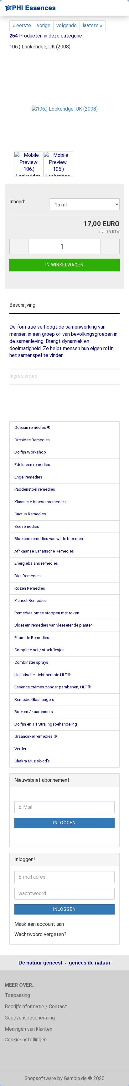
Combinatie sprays (31, 662)
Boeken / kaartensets (33, 711)
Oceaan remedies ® (32, 427)
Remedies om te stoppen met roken (46, 613)
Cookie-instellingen (26, 1040)
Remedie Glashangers (34, 699)
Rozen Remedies (29, 588)
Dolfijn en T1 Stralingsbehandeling (45, 724)
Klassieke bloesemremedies (40, 501)
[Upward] (111, 1076)
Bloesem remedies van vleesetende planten (53, 625)
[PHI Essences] (28, 8)
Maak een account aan (39, 924)
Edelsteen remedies (32, 464)
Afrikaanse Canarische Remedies (44, 551)
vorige (43, 25)
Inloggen (64, 822)
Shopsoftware (40, 1078)
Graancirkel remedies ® (35, 736)
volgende (66, 25)
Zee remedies (26, 526)
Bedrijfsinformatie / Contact (36, 1006)
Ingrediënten (23, 376)
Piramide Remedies (31, 637)
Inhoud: (17, 202)
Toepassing (17, 995)
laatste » (92, 25)
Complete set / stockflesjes (39, 649)
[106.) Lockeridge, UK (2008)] (65, 103)
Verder (20, 748)
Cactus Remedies (30, 514)
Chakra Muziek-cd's (32, 761)
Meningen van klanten (28, 1029)
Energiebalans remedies (36, 563)
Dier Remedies (27, 575)
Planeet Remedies (30, 600)
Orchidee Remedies (32, 440)
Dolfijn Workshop (30, 452)
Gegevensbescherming (30, 1018)
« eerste (22, 25)
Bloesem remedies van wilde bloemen (48, 538)
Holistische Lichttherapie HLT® (42, 674)
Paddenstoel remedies (34, 489)
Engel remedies (28, 477)
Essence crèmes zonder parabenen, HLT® (52, 687)
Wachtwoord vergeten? (40, 934)
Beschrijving (22, 305)
